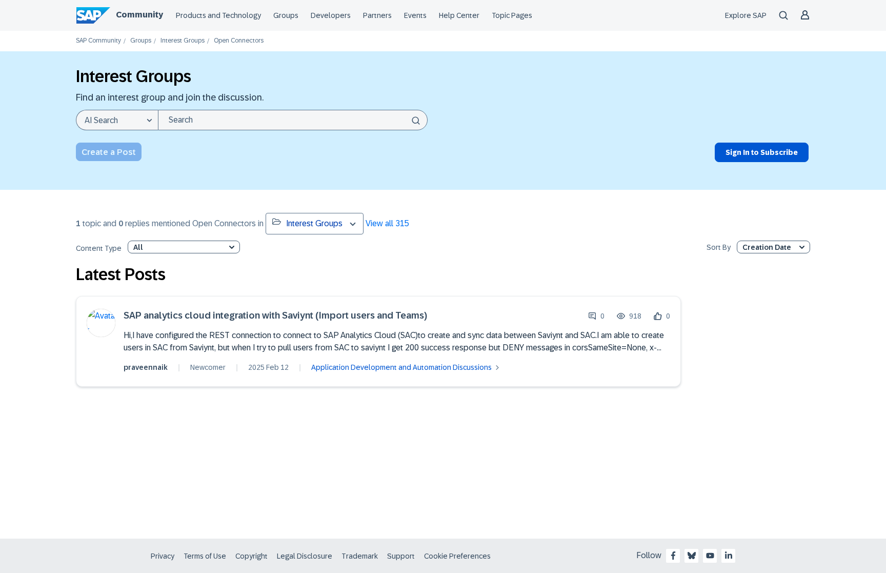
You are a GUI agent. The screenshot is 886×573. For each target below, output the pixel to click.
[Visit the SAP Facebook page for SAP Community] (673, 555)
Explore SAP (746, 15)
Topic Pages (512, 15)
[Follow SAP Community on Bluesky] (692, 555)
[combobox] (293, 120)
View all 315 (387, 223)
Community (139, 14)
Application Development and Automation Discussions (401, 367)
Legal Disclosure (304, 556)
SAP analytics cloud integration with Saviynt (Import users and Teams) (275, 316)
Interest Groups (182, 40)
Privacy (162, 556)
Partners (377, 15)
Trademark (359, 556)
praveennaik (146, 367)
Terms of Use (205, 556)
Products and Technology (218, 15)
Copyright (251, 556)
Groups (285, 15)
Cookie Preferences (457, 556)
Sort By (719, 247)
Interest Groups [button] (314, 223)
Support (401, 556)
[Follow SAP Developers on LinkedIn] (728, 555)
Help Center (459, 15)
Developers (331, 15)
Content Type (99, 248)
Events (415, 15)
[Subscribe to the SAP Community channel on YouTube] (710, 555)
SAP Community (98, 40)
